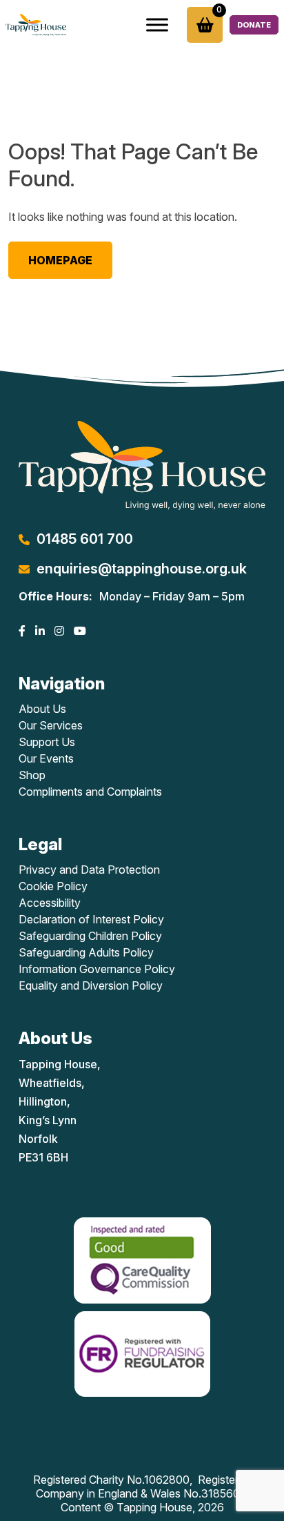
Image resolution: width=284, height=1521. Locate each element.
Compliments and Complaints (90, 791)
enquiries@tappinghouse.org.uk (142, 568)
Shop (32, 775)
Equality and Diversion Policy (91, 985)
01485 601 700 (85, 539)
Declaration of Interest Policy (91, 919)
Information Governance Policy (97, 969)
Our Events (46, 758)
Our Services (51, 725)
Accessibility (50, 903)
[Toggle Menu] (157, 24)
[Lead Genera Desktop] (36, 25)
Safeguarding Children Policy (90, 936)
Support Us (47, 742)
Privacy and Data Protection (89, 869)
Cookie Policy (53, 886)
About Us (42, 709)
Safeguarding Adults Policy (86, 952)
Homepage (60, 260)
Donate (254, 25)
